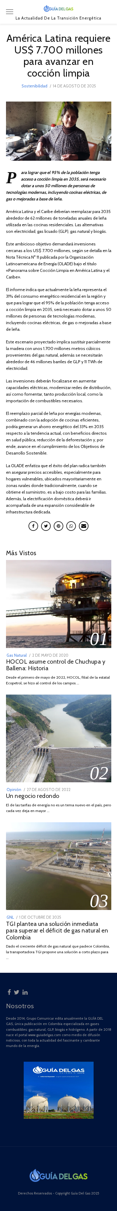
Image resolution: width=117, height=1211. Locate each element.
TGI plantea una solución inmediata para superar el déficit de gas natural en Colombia (57, 930)
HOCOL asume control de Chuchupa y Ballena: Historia (56, 665)
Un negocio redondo (32, 795)
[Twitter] (16, 991)
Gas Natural (17, 655)
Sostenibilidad (34, 86)
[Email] (83, 526)
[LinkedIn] (25, 991)
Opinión (14, 789)
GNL (10, 917)
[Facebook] (9, 991)
